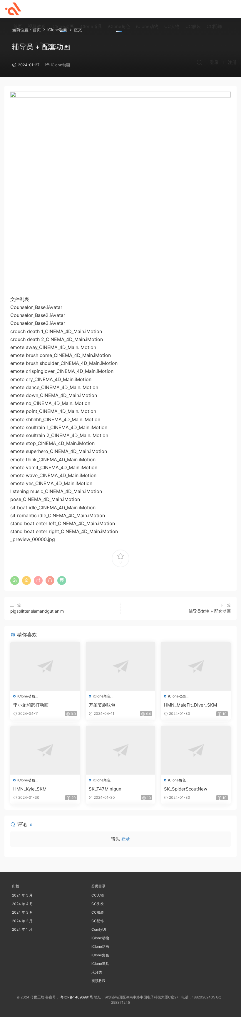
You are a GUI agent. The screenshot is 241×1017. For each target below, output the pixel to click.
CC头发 (21, 44)
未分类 (96, 972)
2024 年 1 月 (22, 929)
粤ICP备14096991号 (76, 997)
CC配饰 (214, 26)
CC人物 (172, 26)
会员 (38, 44)
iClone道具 (91, 26)
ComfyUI (98, 929)
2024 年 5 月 (22, 895)
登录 (125, 839)
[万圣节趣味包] (120, 666)
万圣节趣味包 (102, 705)
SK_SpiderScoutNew (185, 789)
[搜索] (199, 62)
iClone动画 (62, 26)
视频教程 (37, 26)
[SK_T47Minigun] (120, 750)
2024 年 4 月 (22, 904)
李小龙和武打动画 (30, 705)
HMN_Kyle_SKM (29, 789)
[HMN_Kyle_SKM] (45, 750)
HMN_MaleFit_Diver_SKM (190, 705)
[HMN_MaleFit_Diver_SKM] (196, 666)
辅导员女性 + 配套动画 (210, 610)
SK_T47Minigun (105, 789)
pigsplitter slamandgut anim (37, 610)
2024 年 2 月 (22, 921)
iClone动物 (147, 26)
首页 (17, 26)
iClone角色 (119, 26)
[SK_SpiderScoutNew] (196, 750)
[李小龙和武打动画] (45, 666)
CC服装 (193, 26)
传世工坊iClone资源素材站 (13, 9)
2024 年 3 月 (22, 912)
